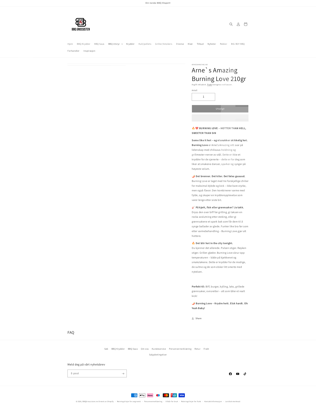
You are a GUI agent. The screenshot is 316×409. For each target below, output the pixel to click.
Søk (106, 348)
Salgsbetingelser (158, 354)
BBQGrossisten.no (90, 401)
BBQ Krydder (118, 348)
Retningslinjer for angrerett (129, 401)
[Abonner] (123, 374)
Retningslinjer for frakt (191, 401)
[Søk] (231, 24)
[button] (220, 118)
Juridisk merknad (232, 401)
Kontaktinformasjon (213, 401)
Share (199, 318)
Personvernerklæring (180, 348)
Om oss (145, 348)
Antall (194, 90)
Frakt (209, 84)
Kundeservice (159, 348)
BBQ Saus (133, 348)
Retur (197, 348)
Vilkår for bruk (172, 401)
